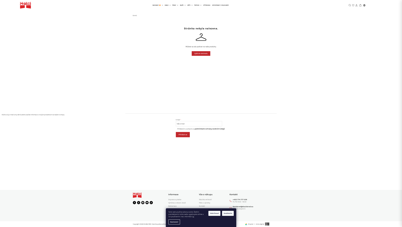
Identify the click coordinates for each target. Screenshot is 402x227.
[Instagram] (142, 202)
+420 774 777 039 (240, 200)
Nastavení (174, 222)
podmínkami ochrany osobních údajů (210, 129)
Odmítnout (214, 213)
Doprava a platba (174, 200)
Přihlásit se (182, 135)
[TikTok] (151, 202)
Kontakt (202, 206)
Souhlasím (228, 213)
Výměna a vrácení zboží (177, 203)
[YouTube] (147, 202)
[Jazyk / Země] (364, 5)
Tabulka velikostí (205, 200)
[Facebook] (134, 202)
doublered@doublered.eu (243, 207)
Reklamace (172, 206)
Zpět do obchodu (201, 53)
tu (193, 217)
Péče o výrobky (204, 203)
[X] (138, 202)
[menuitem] (158, 5)
